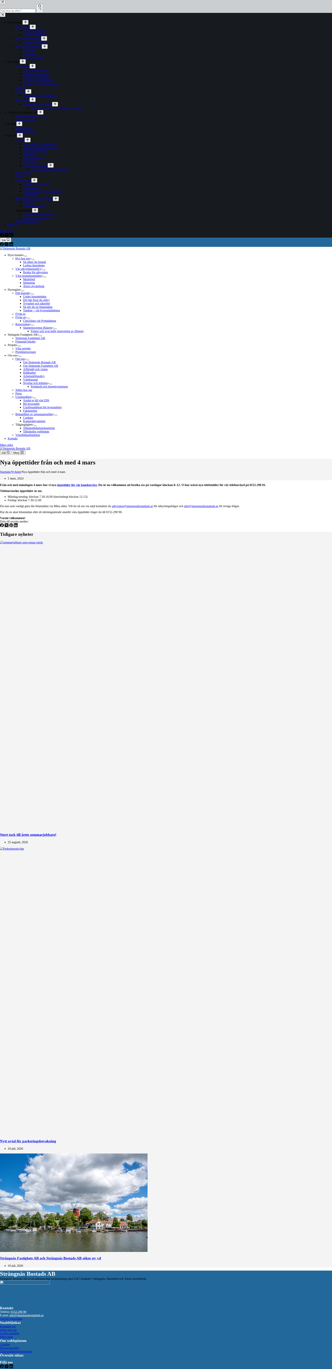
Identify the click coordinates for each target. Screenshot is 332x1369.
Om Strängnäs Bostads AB (39, 362)
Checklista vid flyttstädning (39, 320)
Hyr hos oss (22, 258)
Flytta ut (20, 317)
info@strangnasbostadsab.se (201, 506)
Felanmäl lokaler (25, 341)
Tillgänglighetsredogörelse (39, 428)
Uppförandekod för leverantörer (42, 407)
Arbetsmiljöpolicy (34, 376)
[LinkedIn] (11, 245)
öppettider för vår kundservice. (77, 485)
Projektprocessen (25, 352)
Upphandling (23, 397)
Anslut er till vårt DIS (36, 400)
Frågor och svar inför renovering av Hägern (57, 331)
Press (18, 393)
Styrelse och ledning (35, 383)
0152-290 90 (18, 1311)
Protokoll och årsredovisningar (49, 386)
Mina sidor (6, 445)
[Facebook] (2, 245)
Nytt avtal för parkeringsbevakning (28, 1141)
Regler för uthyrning (35, 272)
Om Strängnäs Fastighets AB (40, 365)
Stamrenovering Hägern (37, 327)
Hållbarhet (29, 372)
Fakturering (30, 410)
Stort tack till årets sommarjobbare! (28, 835)
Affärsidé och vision (35, 369)
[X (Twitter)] (7, 526)
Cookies (28, 417)
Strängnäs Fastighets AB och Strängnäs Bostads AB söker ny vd (50, 1258)
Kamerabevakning (34, 421)
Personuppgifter (9, 1348)
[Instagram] (7, 245)
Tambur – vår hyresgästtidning (41, 310)
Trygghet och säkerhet (36, 303)
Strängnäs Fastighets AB (30, 338)
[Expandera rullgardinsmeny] (25, 256)
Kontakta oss (8, 1326)
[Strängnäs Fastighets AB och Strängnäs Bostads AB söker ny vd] (74, 1250)
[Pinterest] (11, 526)
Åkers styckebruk (33, 286)
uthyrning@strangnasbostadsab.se (132, 506)
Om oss (20, 358)
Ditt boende (22, 293)
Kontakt (12, 438)
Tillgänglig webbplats (36, 431)
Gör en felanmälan (11, 1318)
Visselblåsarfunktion (27, 435)
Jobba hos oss (23, 390)
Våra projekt (23, 348)
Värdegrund (30, 379)
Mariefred (29, 279)
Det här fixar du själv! (36, 300)
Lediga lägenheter (34, 265)
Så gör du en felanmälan (37, 307)
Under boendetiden (34, 296)
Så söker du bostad (34, 262)
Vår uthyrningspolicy (28, 268)
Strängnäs (29, 282)
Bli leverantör (31, 403)
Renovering (22, 324)
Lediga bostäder (9, 1333)
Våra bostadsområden (28, 275)
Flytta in (20, 313)
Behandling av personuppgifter (34, 414)
